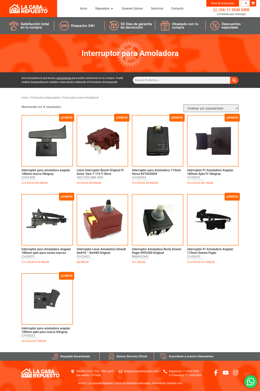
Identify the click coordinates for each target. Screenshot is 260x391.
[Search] (234, 80)
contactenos (63, 78)
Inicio (25, 97)
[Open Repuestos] (111, 8)
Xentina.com (174, 383)
